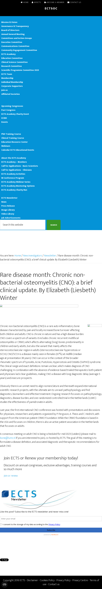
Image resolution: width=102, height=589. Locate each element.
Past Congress (8, 110)
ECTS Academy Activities (13, 174)
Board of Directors (10, 30)
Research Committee (11, 66)
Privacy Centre (80, 580)
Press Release (8, 206)
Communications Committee (15, 46)
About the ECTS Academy (13, 158)
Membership (7, 78)
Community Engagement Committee (19, 50)
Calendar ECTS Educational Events (17, 150)
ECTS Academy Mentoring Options (18, 186)
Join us (4, 90)
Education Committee (12, 58)
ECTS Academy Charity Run (14, 190)
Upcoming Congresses (12, 106)
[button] (51, 14)
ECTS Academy (8, 54)
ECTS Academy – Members (14, 162)
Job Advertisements (10, 218)
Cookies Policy (47, 580)
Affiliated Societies (10, 94)
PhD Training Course (11, 134)
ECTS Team (6, 74)
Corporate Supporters (12, 86)
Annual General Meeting (13, 34)
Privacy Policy (63, 580)
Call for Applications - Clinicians (16, 170)
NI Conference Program (12, 178)
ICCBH (4, 118)
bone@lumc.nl (8, 438)
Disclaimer (32, 580)
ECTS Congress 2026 (11, 98)
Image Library (8, 210)
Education (6, 130)
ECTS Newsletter (9, 198)
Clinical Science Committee (14, 62)
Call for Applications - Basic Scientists (19, 166)
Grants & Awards (9, 126)
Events (4, 102)
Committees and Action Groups (16, 38)
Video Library (7, 214)
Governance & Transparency (15, 26)
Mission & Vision (9, 22)
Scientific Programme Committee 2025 (20, 70)
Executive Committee (11, 42)
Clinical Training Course (12, 138)
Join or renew (11, 475)
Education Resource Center (14, 142)
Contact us (54, 584)
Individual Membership (12, 82)
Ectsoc (51, 8)
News (4, 194)
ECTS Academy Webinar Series (15, 182)
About (4, 18)
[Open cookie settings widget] (4, 584)
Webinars (5, 146)
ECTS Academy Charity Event (15, 114)
